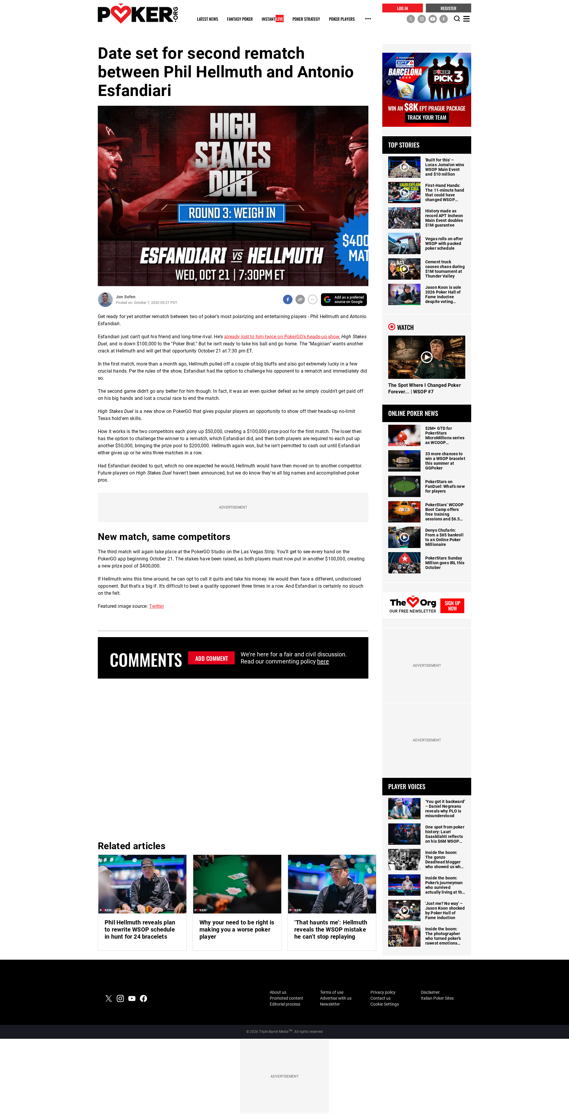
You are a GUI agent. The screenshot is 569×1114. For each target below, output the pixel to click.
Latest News (207, 19)
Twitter (156, 606)
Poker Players (342, 19)
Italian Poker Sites (437, 998)
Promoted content (286, 998)
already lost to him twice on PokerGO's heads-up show (281, 336)
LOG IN (402, 8)
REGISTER (448, 8)
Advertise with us (335, 998)
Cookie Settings (384, 1004)
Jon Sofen (125, 296)
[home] (138, 13)
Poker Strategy (306, 19)
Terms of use (331, 992)
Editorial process (285, 1004)
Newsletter (330, 1004)
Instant (272, 19)
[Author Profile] (105, 299)
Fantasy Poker (240, 19)
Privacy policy (383, 992)
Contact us (380, 998)
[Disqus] (233, 759)
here (323, 661)
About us (278, 992)
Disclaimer (430, 992)
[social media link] (411, 19)
